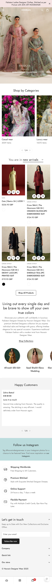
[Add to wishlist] (13, 192)
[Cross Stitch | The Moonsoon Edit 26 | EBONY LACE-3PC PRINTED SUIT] (13, 243)
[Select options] (9, 192)
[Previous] (22, 150)
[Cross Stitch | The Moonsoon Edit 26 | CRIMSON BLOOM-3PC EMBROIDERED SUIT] (38, 182)
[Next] (30, 150)
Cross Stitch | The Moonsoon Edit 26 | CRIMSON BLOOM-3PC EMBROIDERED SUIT (37, 209)
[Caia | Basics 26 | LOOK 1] (13, 180)
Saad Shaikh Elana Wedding (35, 369)
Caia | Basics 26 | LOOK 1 (13, 201)
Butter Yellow (3, 209)
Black (3, 284)
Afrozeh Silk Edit (12, 367)
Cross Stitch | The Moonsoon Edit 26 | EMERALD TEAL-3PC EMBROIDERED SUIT (36, 271)
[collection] (12, 355)
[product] (6, 580)
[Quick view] (18, 192)
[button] (47, 10)
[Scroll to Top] (47, 571)
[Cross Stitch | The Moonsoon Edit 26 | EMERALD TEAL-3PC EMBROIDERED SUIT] (38, 243)
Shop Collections (26, 341)
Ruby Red (28, 222)
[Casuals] (18, 115)
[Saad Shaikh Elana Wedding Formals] (34, 355)
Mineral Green (28, 284)
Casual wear (7, 139)
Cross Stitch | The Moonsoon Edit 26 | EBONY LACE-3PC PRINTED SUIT (10, 271)
